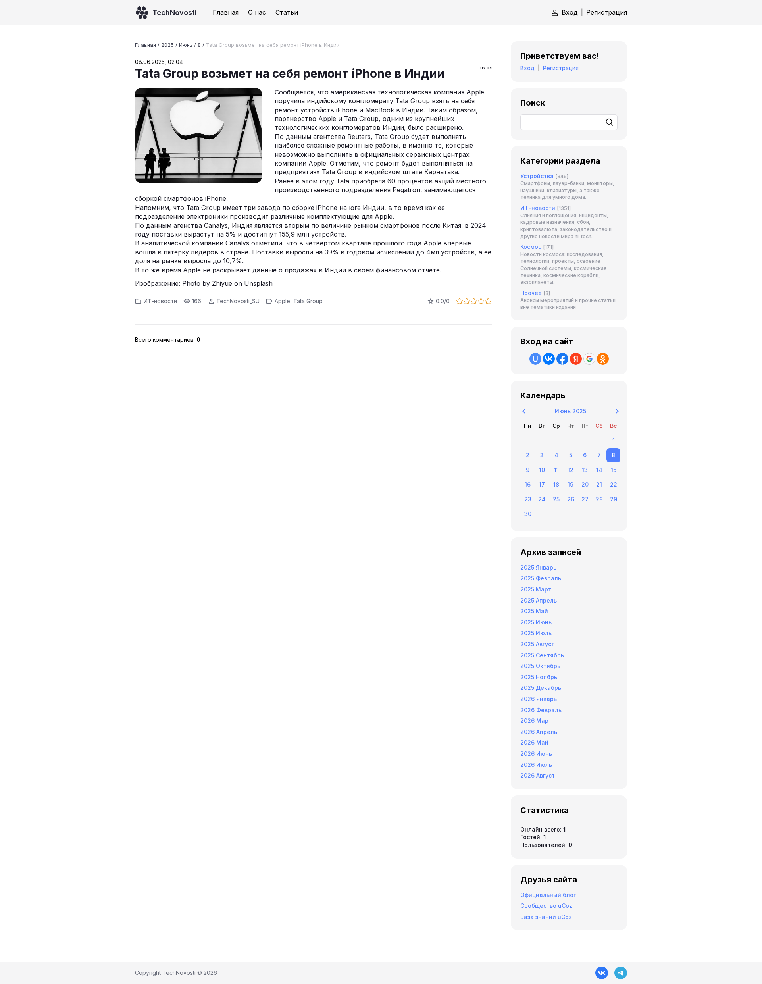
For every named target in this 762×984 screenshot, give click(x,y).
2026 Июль (536, 764)
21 (599, 484)
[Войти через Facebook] (562, 359)
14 (599, 469)
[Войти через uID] (535, 359)
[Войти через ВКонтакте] (549, 359)
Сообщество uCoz (546, 905)
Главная (145, 45)
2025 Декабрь (540, 687)
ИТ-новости (160, 301)
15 (613, 469)
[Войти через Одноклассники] (603, 359)
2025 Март (535, 589)
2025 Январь (538, 567)
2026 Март (536, 720)
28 (599, 499)
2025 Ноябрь (538, 677)
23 (527, 499)
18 (556, 484)
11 (556, 469)
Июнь (185, 45)
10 (542, 469)
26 (570, 499)
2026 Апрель (538, 731)
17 (542, 484)
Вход (570, 12)
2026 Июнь (536, 753)
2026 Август (537, 775)
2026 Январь (538, 698)
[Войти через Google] (589, 359)
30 (527, 513)
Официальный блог (548, 895)
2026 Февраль (541, 710)
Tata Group (308, 301)
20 (585, 484)
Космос (530, 246)
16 (528, 484)
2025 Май (534, 611)
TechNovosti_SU (238, 301)
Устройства (537, 176)
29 (613, 499)
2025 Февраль (540, 578)
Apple (282, 301)
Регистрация (606, 12)
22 (613, 484)
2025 (167, 45)
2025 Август (537, 644)
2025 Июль (536, 633)
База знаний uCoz (546, 916)
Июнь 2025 (570, 411)
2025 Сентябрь (542, 655)
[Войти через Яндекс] (576, 359)
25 (556, 499)
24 (542, 499)
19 (570, 484)
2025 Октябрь (540, 665)
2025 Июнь (536, 622)
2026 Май (534, 742)
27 (585, 499)
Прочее (531, 292)
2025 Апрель (538, 600)
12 (570, 469)
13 (585, 469)
